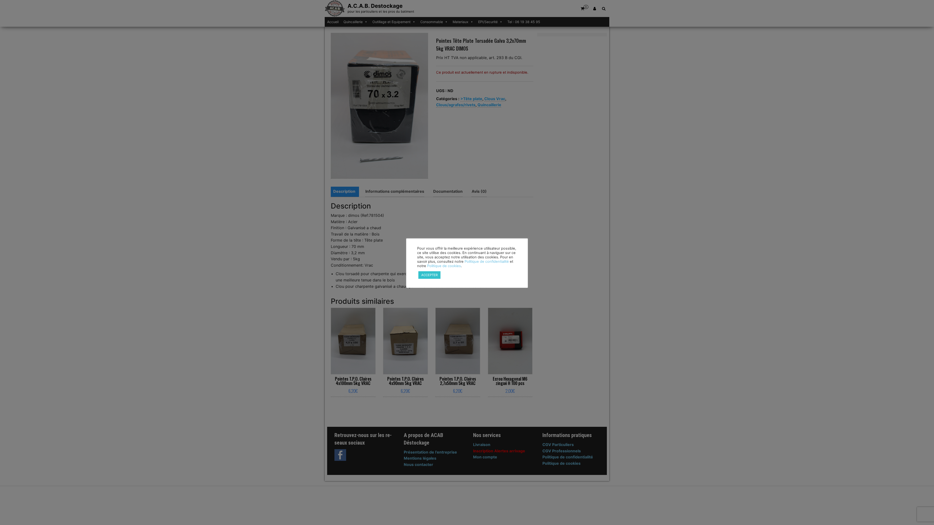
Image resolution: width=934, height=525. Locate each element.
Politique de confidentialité (487, 261)
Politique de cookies (444, 266)
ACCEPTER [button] (429, 275)
